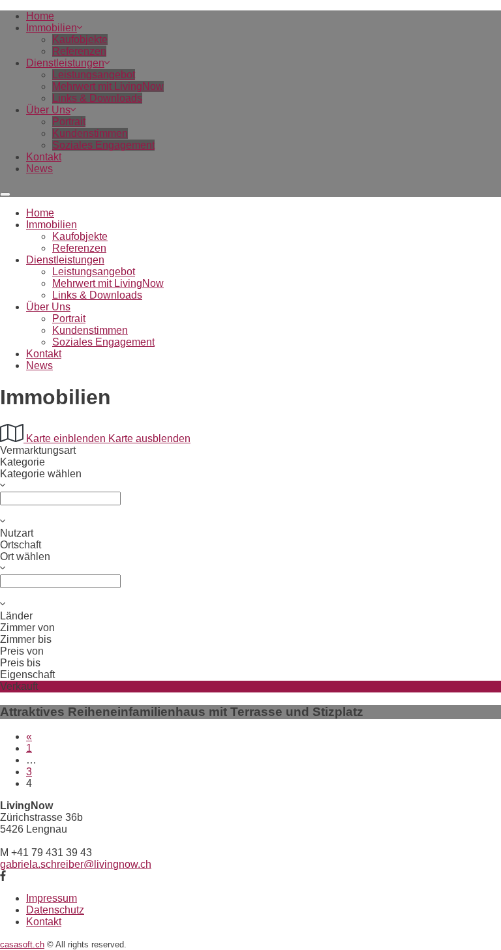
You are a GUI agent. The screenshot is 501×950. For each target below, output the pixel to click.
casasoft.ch (22, 944)
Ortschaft (20, 544)
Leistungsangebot (93, 74)
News (39, 168)
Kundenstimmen (90, 133)
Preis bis (20, 662)
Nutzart (16, 533)
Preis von (22, 651)
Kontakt (43, 156)
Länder (16, 615)
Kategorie (22, 462)
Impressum (51, 898)
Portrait (68, 121)
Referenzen (79, 51)
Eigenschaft (27, 674)
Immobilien (51, 27)
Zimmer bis (26, 639)
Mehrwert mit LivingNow (108, 86)
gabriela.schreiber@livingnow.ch (75, 864)
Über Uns (48, 109)
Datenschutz (55, 909)
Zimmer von (27, 627)
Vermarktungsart (38, 450)
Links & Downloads (97, 98)
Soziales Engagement (103, 145)
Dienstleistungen (65, 62)
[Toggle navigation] (5, 194)
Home (40, 16)
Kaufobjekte (80, 39)
